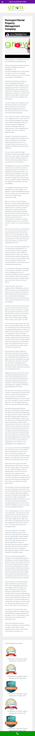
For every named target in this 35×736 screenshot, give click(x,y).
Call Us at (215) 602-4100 (17, 2)
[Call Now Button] (17, 733)
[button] (2, 1)
